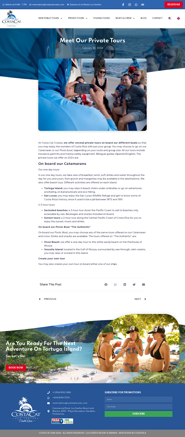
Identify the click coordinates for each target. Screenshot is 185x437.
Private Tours (76, 18)
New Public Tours (48, 18)
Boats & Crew (124, 18)
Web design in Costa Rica (132, 433)
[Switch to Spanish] (178, 18)
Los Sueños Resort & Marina (101, 433)
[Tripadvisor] (143, 5)
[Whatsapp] (136, 5)
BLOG (144, 18)
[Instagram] (130, 5)
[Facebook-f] (123, 5)
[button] (106, 284)
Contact (157, 18)
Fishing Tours (101, 18)
